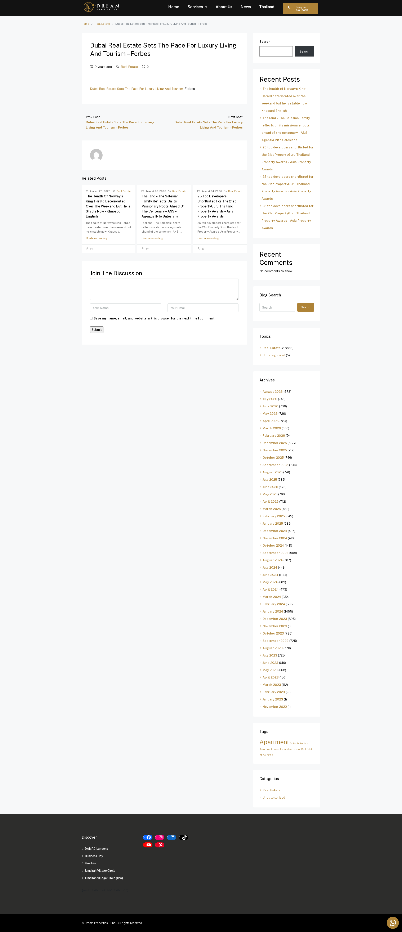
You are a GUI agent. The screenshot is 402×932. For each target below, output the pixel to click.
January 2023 (273, 699)
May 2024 (270, 582)
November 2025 (275, 450)
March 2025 (272, 509)
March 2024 (272, 597)
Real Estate (102, 23)
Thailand (266, 7)
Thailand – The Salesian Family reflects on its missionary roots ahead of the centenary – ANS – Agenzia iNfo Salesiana (163, 206)
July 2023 (270, 655)
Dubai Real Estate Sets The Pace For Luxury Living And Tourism (136, 88)
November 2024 (275, 538)
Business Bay (94, 856)
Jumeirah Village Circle (100, 870)
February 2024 (274, 604)
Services (195, 7)
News (246, 7)
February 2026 (274, 435)
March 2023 (272, 684)
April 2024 (271, 589)
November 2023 (275, 626)
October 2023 (273, 633)
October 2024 (273, 545)
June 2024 (270, 575)
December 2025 (275, 443)
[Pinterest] (159, 844)
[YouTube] (147, 844)
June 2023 (270, 662)
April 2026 (271, 421)
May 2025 (270, 494)
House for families (282, 749)
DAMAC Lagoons (96, 848)
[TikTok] (183, 837)
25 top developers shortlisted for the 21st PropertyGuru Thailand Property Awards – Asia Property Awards (216, 206)
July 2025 (270, 479)
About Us (224, 7)
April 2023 (271, 677)
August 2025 (272, 472)
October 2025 (273, 457)
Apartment (274, 742)
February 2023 (274, 692)
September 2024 (276, 553)
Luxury (296, 749)
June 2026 (270, 406)
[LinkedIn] (171, 837)
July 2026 (270, 399)
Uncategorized (274, 355)
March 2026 (272, 428)
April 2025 (270, 501)
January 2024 (273, 611)
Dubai (293, 743)
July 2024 (270, 567)
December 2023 (275, 618)
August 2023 (273, 648)
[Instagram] (159, 837)
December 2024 (275, 531)
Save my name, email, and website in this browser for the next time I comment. (154, 318)
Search (264, 41)
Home (173, 7)
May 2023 (270, 670)
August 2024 (273, 560)
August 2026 (273, 391)
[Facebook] (147, 837)
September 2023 (276, 640)
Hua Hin (90, 863)
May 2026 (270, 413)
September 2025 (275, 465)
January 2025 (273, 523)
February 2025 (274, 516)
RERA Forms (266, 754)
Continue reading (96, 238)
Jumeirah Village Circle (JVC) (104, 878)
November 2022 (275, 706)
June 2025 (270, 487)
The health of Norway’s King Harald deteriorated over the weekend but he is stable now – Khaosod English (108, 206)
